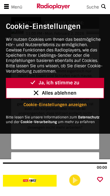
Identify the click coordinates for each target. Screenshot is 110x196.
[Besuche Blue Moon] (34, 181)
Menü (16, 7)
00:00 (102, 167)
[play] (74, 180)
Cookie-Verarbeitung (39, 122)
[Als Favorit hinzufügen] (100, 180)
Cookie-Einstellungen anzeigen (55, 104)
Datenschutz (88, 117)
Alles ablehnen (59, 93)
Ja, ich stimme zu (59, 83)
